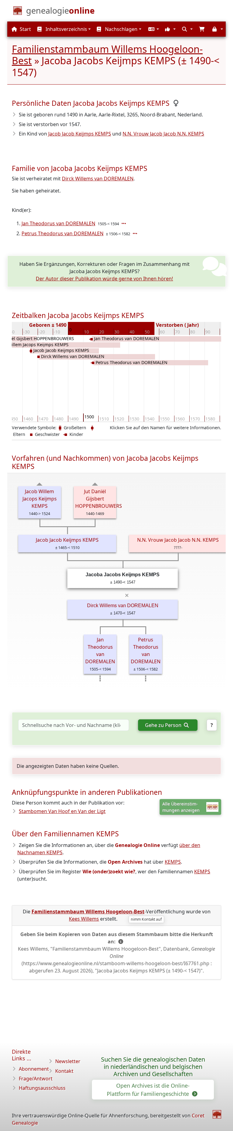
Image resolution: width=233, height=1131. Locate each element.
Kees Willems (84, 918)
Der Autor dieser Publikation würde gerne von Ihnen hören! (104, 278)
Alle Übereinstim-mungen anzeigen (181, 807)
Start (25, 29)
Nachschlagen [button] (120, 29)
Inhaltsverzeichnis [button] (65, 29)
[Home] (217, 1114)
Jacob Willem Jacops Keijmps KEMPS (39, 498)
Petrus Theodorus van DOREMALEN (62, 233)
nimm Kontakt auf (146, 919)
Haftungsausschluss (42, 1088)
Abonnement (34, 1069)
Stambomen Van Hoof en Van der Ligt (62, 811)
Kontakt (64, 1071)
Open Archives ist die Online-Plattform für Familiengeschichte (149, 1089)
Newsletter (67, 1061)
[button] (152, 29)
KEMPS (173, 861)
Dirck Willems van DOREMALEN (97, 178)
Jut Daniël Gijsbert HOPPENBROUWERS (98, 498)
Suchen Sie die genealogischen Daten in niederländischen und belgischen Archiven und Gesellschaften (153, 1066)
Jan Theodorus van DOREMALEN (58, 223)
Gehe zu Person (164, 725)
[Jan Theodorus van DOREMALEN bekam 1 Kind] (124, 223)
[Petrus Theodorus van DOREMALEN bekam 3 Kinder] (135, 233)
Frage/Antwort (35, 1078)
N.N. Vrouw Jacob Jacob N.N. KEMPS (163, 133)
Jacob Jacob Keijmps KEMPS (79, 133)
